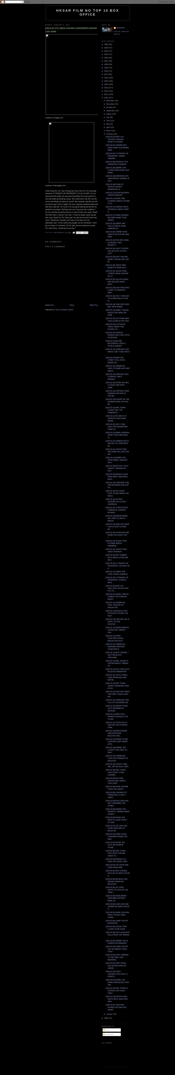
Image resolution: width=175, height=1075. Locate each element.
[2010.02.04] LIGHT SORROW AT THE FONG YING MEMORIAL (117, 957)
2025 (106, 48)
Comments (109, 1034)
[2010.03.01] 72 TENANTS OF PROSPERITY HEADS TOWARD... (117, 156)
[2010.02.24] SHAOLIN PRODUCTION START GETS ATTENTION (118, 335)
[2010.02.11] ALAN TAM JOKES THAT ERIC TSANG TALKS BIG (118, 694)
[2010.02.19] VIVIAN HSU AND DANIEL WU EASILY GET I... (117, 535)
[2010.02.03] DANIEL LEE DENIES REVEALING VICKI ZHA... (117, 982)
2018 (106, 71)
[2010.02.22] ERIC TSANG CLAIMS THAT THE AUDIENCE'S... (116, 410)
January (109, 1014)
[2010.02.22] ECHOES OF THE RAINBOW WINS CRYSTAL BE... (117, 401)
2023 (106, 54)
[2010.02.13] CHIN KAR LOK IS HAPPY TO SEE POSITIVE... (117, 621)
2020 (106, 64)
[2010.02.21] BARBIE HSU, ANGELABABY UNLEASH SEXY (116, 460)
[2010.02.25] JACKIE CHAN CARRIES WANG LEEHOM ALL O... (117, 273)
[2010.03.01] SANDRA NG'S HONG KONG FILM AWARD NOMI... (117, 147)
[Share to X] (82, 232)
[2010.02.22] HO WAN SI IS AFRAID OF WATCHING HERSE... (116, 418)
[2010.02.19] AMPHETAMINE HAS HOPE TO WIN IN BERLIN (117, 518)
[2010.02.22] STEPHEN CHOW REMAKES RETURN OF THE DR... (117, 393)
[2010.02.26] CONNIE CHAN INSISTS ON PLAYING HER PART (117, 234)
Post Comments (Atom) (64, 310)
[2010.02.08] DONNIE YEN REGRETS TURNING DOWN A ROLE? (117, 811)
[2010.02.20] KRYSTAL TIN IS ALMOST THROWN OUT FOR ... (117, 468)
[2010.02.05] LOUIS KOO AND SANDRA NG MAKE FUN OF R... (117, 906)
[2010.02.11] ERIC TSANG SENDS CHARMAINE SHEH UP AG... (117, 685)
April (108, 127)
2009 (106, 1018)
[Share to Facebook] (84, 232)
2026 (106, 44)
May (108, 124)
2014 (106, 84)
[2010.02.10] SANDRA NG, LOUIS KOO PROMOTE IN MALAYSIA (117, 758)
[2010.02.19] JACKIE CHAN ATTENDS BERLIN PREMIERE (116, 543)
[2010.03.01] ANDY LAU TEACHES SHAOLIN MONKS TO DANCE (115, 139)
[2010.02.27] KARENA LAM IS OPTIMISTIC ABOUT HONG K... (117, 209)
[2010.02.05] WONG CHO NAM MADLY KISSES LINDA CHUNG (117, 914)
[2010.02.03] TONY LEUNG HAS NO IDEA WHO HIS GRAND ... (116, 965)
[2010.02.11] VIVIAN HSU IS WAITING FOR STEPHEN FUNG (116, 725)
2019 (106, 68)
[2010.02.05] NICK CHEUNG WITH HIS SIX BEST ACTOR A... (118, 873)
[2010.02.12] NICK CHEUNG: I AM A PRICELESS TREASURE (117, 655)
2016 (106, 78)
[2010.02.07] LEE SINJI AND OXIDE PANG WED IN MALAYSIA (116, 828)
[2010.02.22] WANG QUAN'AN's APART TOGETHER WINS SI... (118, 435)
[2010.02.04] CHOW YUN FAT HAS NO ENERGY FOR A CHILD (117, 949)
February (109, 134)
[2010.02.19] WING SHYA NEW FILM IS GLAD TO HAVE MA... (117, 526)
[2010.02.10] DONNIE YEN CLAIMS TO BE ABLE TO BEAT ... (116, 750)
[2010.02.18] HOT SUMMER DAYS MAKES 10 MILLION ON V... (117, 557)
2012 (106, 91)
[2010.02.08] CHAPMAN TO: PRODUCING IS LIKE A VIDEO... (116, 795)
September (110, 111)
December (110, 101)
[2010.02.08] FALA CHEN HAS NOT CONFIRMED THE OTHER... (117, 803)
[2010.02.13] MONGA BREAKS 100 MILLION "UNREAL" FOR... (117, 630)
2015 (106, 81)
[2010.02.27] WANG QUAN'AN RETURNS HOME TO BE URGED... (117, 217)
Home (72, 305)
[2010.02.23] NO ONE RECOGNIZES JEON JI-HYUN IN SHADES (116, 343)
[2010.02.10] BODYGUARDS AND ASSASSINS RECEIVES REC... (116, 733)
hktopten (120, 28)
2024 (106, 51)
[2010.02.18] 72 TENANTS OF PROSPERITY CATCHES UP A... (118, 565)
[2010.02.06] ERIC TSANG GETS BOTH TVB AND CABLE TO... (116, 853)
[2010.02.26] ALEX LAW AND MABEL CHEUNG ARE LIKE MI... (117, 259)
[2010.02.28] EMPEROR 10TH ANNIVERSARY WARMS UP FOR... (117, 178)
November (110, 104)
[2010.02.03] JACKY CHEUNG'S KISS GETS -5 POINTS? (117, 974)
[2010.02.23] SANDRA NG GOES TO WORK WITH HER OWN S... (118, 368)
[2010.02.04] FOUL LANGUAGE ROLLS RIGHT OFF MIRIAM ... (118, 934)
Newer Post (49, 305)
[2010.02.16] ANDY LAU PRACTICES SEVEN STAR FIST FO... (117, 588)
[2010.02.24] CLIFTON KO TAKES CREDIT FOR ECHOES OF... (115, 326)
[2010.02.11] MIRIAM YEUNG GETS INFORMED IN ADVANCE (117, 708)
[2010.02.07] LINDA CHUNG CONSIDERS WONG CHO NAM (116, 836)
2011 (106, 94)
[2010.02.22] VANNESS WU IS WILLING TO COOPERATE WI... (117, 443)
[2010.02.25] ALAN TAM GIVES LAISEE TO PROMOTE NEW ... (117, 290)
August (109, 114)
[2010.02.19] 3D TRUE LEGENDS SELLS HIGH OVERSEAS (116, 501)
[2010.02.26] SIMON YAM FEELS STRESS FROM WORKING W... (116, 225)
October (109, 107)
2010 (106, 98)
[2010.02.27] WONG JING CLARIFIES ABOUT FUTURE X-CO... (118, 200)
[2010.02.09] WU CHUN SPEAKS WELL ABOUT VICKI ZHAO (116, 780)
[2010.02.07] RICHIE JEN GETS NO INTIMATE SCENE (115, 844)
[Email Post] (73, 232)
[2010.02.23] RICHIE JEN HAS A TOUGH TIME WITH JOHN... (117, 385)
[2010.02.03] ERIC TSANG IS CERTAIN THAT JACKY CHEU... (117, 990)
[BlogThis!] (79, 232)
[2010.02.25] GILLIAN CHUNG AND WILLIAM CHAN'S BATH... (117, 281)
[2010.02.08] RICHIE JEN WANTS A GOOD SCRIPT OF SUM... (116, 820)
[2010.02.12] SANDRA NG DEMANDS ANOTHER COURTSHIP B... (115, 646)
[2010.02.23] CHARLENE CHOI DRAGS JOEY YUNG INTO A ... (118, 351)
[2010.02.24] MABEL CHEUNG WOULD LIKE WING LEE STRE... (117, 312)
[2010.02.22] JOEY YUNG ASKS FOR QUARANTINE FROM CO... (117, 426)
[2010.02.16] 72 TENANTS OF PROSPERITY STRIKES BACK (117, 580)
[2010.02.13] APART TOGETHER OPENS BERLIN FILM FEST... (115, 638)
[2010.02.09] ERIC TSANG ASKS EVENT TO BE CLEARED (116, 772)
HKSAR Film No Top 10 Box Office (87, 12)
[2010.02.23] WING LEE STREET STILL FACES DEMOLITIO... (115, 360)
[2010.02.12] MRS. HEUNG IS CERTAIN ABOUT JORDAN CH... (117, 663)
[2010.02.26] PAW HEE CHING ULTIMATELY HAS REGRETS (117, 242)
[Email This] (77, 232)
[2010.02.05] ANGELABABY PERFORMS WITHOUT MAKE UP (116, 898)
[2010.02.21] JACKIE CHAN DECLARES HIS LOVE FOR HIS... (117, 451)
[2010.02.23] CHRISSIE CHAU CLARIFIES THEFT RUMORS (117, 376)
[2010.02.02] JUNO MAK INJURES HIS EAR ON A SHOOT (116, 1007)
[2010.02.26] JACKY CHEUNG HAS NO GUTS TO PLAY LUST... (117, 250)
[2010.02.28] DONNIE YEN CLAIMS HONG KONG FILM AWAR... (117, 170)
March (108, 131)
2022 (106, 58)
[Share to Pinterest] (87, 232)
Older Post (94, 305)
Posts (107, 1030)
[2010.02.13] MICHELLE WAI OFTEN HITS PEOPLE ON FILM (117, 613)
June (108, 121)
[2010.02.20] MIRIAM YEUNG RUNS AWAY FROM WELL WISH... (117, 476)
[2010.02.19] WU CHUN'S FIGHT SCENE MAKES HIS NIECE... (117, 493)
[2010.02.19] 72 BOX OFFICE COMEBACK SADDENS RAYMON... (117, 510)
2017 (106, 74)
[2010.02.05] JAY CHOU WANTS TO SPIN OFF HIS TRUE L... (117, 889)
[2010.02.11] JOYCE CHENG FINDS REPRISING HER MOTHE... (116, 677)
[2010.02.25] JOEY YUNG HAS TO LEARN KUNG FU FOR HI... (117, 298)
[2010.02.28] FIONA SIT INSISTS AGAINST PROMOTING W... (115, 186)
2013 (106, 88)
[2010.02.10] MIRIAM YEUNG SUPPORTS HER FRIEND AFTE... (117, 741)
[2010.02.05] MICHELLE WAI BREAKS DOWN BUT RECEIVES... (116, 881)
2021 (106, 61)
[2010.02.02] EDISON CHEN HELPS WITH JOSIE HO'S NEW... (117, 999)
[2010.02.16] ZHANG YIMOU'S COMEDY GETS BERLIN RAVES (117, 596)
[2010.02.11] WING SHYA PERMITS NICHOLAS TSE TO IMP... (117, 716)
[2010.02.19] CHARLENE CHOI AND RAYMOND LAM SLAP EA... (117, 485)
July (108, 117)
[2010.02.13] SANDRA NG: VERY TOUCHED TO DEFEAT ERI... (116, 605)
